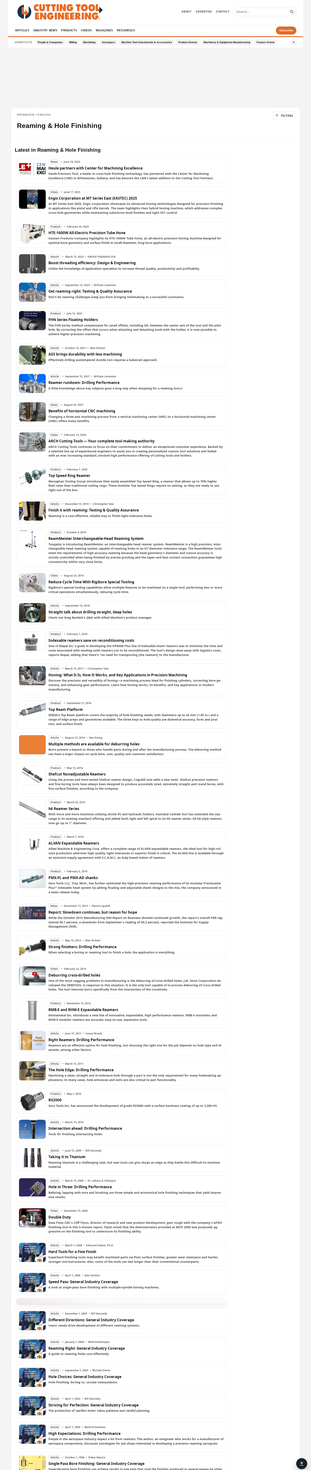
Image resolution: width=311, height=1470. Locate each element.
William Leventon (105, 285)
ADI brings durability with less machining (85, 354)
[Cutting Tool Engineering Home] (60, 11)
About (186, 11)
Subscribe (286, 30)
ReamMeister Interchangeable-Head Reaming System (96, 538)
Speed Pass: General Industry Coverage (83, 1282)
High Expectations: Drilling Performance (84, 1433)
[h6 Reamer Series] (32, 812)
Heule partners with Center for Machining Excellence (95, 168)
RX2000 (55, 1100)
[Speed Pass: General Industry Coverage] (32, 1282)
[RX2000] (32, 1101)
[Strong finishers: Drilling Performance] (32, 947)
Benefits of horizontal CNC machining (81, 411)
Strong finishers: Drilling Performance (82, 947)
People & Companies (50, 42)
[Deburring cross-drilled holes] (32, 979)
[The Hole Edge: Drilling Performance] (32, 1071)
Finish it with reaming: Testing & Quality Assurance (93, 510)
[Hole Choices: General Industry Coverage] (32, 1377)
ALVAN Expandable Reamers (73, 843)
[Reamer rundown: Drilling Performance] (32, 383)
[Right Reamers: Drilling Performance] (32, 1041)
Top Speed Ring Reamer (69, 476)
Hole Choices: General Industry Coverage (84, 1377)
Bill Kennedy (93, 1150)
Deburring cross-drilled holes (74, 975)
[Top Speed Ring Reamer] (32, 479)
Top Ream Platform (65, 709)
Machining (89, 42)
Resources (126, 30)
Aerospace (108, 42)
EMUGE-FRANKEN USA (102, 256)
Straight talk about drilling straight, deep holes (90, 612)
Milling (73, 42)
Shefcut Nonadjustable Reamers (77, 774)
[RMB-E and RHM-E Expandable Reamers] (32, 1011)
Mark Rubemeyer (99, 1342)
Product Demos (187, 42)
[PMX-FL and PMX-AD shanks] (32, 881)
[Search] (291, 12)
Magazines (104, 30)
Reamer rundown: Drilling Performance (84, 383)
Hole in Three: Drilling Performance (80, 1187)
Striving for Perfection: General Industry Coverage (93, 1405)
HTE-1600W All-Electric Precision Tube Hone (86, 233)
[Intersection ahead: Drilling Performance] (32, 1129)
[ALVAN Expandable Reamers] (32, 847)
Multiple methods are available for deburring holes (93, 744)
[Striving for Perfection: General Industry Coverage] (32, 1406)
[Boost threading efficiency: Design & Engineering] (32, 264)
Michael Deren (101, 1370)
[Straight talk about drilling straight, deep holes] (32, 612)
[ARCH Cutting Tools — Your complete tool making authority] (32, 445)
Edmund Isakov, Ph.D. (100, 1245)
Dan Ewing (95, 737)
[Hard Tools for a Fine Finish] (32, 1253)
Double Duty (59, 1217)
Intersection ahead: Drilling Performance (85, 1128)
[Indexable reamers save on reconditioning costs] (32, 644)
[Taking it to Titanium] (32, 1158)
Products (69, 30)
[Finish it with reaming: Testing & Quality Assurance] (32, 511)
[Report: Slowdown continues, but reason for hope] (32, 916)
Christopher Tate (103, 504)
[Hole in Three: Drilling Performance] (32, 1188)
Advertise (204, 11)
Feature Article (266, 42)
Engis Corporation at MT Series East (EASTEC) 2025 (92, 198)
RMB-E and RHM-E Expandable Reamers (83, 1010)
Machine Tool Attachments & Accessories (146, 42)
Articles (22, 30)
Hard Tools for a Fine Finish (72, 1252)
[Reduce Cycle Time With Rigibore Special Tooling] (32, 583)
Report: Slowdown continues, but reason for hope (92, 912)
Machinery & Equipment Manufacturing (227, 42)
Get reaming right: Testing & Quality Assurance (90, 291)
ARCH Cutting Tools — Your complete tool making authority (101, 441)
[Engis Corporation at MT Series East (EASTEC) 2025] (32, 202)
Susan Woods (93, 1033)
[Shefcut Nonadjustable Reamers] (32, 778)
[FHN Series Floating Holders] (32, 323)
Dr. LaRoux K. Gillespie (102, 1180)
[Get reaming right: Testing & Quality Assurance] (32, 292)
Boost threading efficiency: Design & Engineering (92, 263)
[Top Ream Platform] (32, 713)
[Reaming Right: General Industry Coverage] (32, 1349)
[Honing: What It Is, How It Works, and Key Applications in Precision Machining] (32, 679)
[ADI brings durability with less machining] (32, 355)
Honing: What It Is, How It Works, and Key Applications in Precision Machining (117, 675)
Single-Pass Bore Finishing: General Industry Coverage (96, 1464)
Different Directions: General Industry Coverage (91, 1320)
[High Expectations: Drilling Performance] (32, 1435)
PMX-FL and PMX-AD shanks (73, 878)
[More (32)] (293, 42)
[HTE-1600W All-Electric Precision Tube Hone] (32, 234)
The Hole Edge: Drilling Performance (81, 1070)
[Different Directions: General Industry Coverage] (32, 1320)
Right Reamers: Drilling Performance (81, 1040)
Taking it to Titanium (66, 1157)
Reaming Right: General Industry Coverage (86, 1348)
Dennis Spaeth (101, 906)
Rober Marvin (96, 1457)
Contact (223, 11)
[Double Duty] (32, 1221)
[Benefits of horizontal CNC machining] (32, 412)
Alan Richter (97, 348)
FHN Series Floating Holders (73, 320)
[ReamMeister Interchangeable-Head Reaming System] (32, 547)
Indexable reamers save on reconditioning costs (91, 640)
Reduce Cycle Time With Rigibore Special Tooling (91, 582)
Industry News (45, 30)
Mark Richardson (95, 1427)
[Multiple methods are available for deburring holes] (32, 745)
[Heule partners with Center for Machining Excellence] (32, 169)
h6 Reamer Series (63, 809)
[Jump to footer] (301, 1463)
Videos (86, 30)
